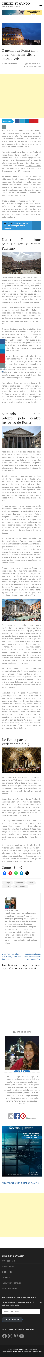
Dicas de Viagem (8, 1266)
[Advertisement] (22, 96)
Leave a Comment (34, 63)
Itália (31, 883)
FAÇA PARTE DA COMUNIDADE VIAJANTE (20, 1183)
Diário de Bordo (8, 1261)
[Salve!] (31, 121)
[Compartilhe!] (17, 121)
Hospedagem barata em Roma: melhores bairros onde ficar (32, 956)
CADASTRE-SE (12, 1319)
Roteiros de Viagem (33, 66)
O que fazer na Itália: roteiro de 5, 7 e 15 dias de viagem (11, 956)
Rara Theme (18, 1351)
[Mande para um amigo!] (4, 127)
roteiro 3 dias (20, 886)
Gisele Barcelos (10, 63)
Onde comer (7, 1272)
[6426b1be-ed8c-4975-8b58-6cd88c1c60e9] (22, 1176)
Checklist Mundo (16, 3)
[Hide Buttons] (3, 372)
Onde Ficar (6, 1277)
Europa (7, 883)
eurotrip (19, 883)
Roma (7, 886)
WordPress (37, 1351)
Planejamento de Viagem (12, 1283)
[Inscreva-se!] (36, 121)
